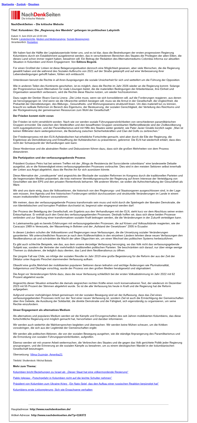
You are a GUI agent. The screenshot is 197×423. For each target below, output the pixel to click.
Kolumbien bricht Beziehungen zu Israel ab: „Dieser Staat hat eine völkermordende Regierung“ (70, 371)
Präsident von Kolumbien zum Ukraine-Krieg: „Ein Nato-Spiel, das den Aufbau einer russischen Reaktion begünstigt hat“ (86, 383)
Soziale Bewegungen (78, 39)
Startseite (8, 4)
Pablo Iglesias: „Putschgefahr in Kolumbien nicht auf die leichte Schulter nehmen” (62, 377)
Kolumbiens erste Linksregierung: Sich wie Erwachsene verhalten (53, 389)
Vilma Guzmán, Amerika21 (46, 354)
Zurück (21, 4)
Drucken (33, 4)
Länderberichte (27, 39)
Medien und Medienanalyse (51, 39)
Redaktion (32, 42)
